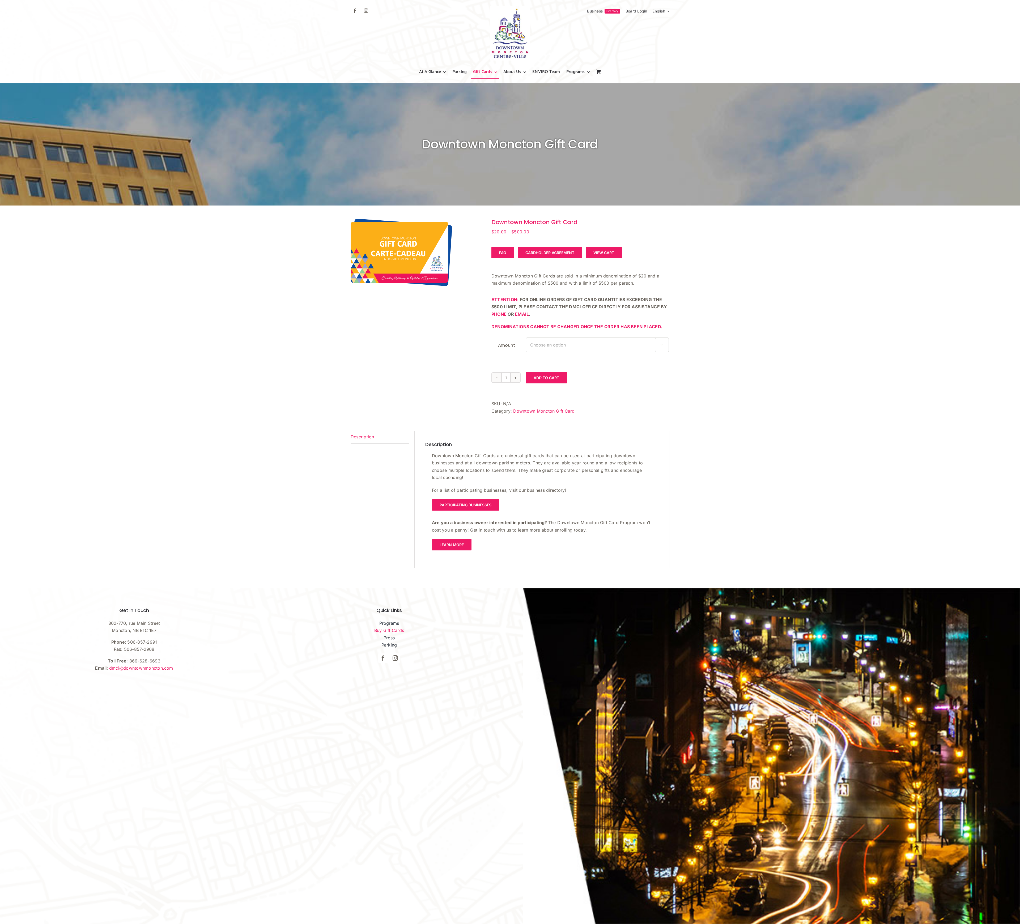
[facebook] (355, 10)
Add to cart (546, 377)
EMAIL (522, 314)
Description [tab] (362, 436)
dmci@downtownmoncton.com (141, 668)
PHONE (499, 314)
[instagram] (366, 10)
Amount (506, 345)
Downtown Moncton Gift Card (544, 411)
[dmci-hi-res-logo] (510, 8)
